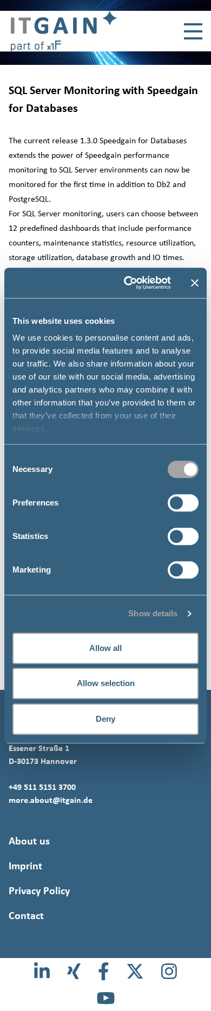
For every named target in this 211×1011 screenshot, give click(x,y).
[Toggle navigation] (193, 31)
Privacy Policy (39, 890)
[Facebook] (104, 971)
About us (29, 840)
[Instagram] (169, 971)
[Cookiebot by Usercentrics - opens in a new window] (128, 283)
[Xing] (74, 971)
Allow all (105, 648)
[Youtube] (106, 998)
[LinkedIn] (42, 971)
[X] (135, 971)
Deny (105, 718)
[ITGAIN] (58, 31)
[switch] (183, 502)
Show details (152, 613)
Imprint (25, 865)
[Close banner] (195, 283)
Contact (26, 915)
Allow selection (106, 683)
